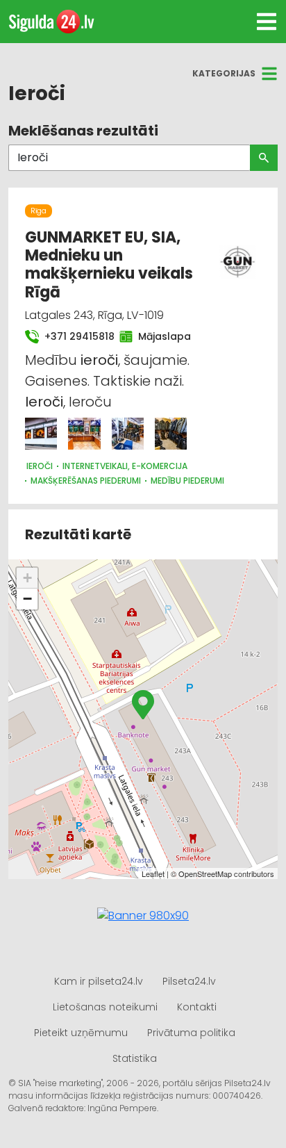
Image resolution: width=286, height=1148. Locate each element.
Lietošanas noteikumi (105, 1007)
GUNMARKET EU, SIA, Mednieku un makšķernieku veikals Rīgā (109, 265)
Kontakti (197, 1007)
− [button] (27, 598)
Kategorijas (223, 73)
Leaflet (153, 873)
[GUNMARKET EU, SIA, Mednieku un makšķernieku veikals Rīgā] (41, 434)
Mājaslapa (159, 336)
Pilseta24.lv (189, 981)
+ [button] (27, 578)
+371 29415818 (73, 336)
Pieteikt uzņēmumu (81, 1033)
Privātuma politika (191, 1033)
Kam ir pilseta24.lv (98, 981)
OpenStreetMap (205, 873)
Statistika (134, 1058)
